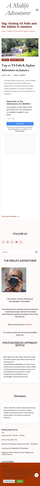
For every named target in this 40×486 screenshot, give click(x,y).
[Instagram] (12, 242)
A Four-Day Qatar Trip (9, 440)
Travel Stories (17, 60)
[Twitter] (7, 242)
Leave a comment (19, 75)
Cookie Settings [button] (9, 481)
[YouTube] (16, 242)
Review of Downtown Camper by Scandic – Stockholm (20, 444)
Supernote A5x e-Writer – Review (13, 435)
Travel (5, 60)
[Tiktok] (21, 242)
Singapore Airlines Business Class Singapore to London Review (18, 453)
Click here (28, 324)
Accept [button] (20, 481)
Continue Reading (9, 216)
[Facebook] (3, 242)
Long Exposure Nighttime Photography (15, 448)
